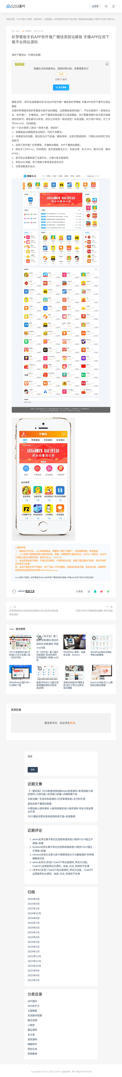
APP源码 (32, 1001)
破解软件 (32, 1044)
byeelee (36, 847)
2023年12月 (34, 956)
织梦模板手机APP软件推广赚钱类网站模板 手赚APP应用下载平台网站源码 (62, 578)
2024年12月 (34, 913)
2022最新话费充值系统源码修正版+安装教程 (51, 816)
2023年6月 (34, 975)
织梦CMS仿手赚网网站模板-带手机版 (94, 611)
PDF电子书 (33, 1006)
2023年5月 (34, 980)
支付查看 (62, 87)
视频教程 (32, 1054)
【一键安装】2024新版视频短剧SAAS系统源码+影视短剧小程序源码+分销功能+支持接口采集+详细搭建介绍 (60, 792)
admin (21, 591)
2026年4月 (34, 899)
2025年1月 (34, 909)
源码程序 (38, 19)
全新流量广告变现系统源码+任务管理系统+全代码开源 (56, 799)
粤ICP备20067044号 (82, 1072)
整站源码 (32, 1030)
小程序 (31, 1025)
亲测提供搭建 (35, 1015)
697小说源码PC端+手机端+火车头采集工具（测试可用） (19, 655)
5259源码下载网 (24, 19)
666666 (36, 855)
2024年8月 (34, 918)
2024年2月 (34, 947)
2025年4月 (34, 904)
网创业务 (32, 1049)
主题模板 (48, 19)
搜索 (30, 756)
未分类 (31, 1035)
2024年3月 (34, 942)
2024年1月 (34, 951)
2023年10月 (34, 966)
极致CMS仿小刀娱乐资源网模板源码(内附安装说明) (47, 685)
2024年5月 (34, 932)
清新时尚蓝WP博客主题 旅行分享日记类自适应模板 (74, 685)
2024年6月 (34, 928)
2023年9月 (34, 971)
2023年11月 (34, 961)
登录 (72, 723)
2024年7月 (34, 923)
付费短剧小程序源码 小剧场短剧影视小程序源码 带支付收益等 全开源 (60, 810)
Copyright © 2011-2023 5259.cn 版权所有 (51, 1072)
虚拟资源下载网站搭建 (39, 804)
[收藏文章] (88, 591)
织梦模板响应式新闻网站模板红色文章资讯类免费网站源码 (33, 613)
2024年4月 (34, 937)
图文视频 (32, 1020)
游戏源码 (32, 1039)
